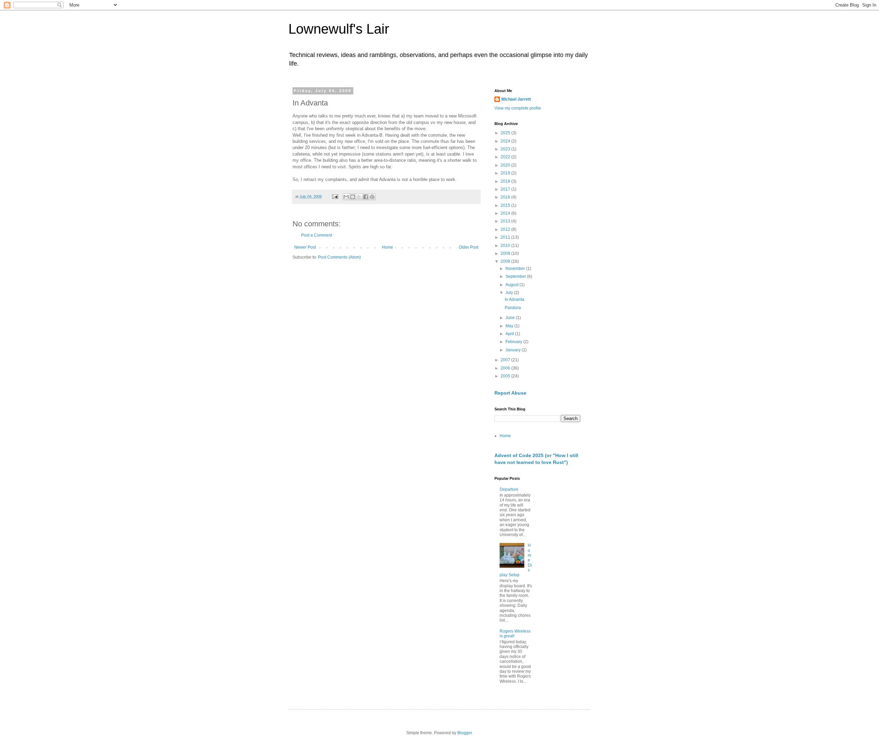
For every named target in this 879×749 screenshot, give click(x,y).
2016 (506, 197)
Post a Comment (316, 235)
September (516, 276)
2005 (506, 376)
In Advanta (514, 299)
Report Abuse (510, 393)
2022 (506, 157)
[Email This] (346, 196)
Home (387, 247)
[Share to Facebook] (365, 196)
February (514, 341)
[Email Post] (334, 196)
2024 (506, 141)
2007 (506, 360)
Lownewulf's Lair (338, 28)
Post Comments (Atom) (339, 257)
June (510, 317)
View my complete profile (517, 108)
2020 (506, 165)
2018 (506, 181)
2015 (506, 205)
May (509, 326)
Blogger (464, 732)
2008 (506, 261)
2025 (506, 132)
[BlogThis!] (352, 196)
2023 (506, 149)
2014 (506, 213)
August (512, 284)
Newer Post (305, 247)
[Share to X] (359, 196)
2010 (506, 245)
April (510, 333)
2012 (506, 229)
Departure (509, 489)
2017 (506, 189)
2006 (506, 368)
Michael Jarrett (516, 99)
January (513, 350)
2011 (506, 237)
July (509, 292)
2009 (506, 253)
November (515, 268)
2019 (506, 173)
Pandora (513, 307)
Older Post (468, 247)
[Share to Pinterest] (372, 196)
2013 (506, 221)
